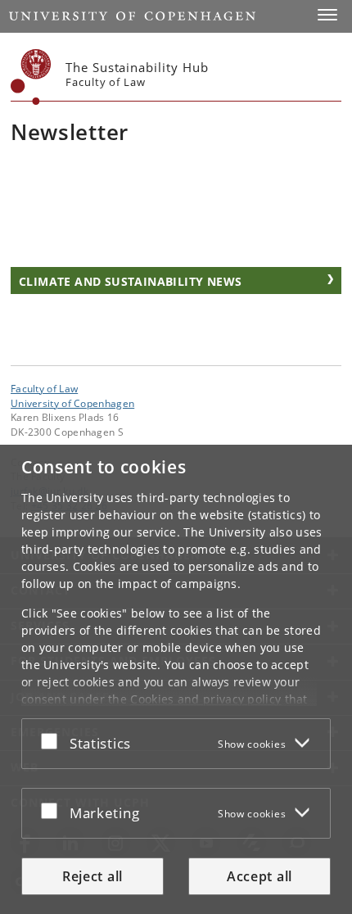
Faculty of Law (44, 388)
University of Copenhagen (72, 402)
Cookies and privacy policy (205, 699)
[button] (327, 14)
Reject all (92, 876)
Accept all (259, 876)
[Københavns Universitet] (31, 77)
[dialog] (176, 679)
